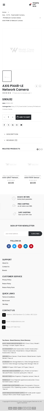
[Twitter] (14, 246)
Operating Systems (21, 387)
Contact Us (5, 266)
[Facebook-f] (9, 246)
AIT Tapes (25, 367)
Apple (17, 345)
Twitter (8, 125)
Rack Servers (13, 356)
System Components (26, 385)
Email (21, 125)
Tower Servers (22, 356)
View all (10, 358)
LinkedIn (13, 125)
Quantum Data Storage (10, 364)
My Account (6, 300)
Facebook (4, 125)
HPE (23, 343)
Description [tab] (12, 134)
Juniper (11, 345)
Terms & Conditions (8, 297)
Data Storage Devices (31, 362)
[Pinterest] (31, 246)
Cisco (27, 343)
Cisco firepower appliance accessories (22, 380)
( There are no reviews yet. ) (21, 93)
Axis (12, 106)
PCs (12, 387)
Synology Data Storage (25, 364)
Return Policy (6, 283)
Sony (31, 343)
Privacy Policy (6, 280)
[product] (11, 163)
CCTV (17, 106)
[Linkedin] (25, 246)
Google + (17, 125)
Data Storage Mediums (16, 362)
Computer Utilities (34, 387)
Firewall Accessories (9, 351)
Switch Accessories (31, 349)
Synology (5, 345)
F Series (33, 176)
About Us (5, 263)
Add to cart (24, 117)
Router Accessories (18, 349)
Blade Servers (32, 356)
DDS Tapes (17, 367)
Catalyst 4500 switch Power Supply (14, 395)
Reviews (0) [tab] (11, 140)
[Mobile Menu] (3, 4)
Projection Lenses (27, 376)
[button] (37, 149)
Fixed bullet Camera (25, 106)
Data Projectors (16, 376)
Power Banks (20, 351)
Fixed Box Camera (14, 176)
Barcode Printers (8, 373)
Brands (4, 270)
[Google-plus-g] (20, 246)
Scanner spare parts (20, 373)
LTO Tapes (10, 367)
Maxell (36, 343)
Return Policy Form (8, 287)
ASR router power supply (32, 393)
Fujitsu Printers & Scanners (28, 371)
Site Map (5, 304)
